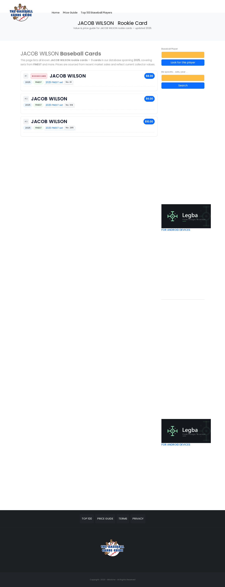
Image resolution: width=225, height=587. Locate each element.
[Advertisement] (186, 142)
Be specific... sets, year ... (174, 71)
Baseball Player (169, 48)
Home (55, 12)
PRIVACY (137, 519)
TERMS (123, 519)
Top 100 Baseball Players (96, 12)
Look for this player (183, 62)
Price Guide (70, 12)
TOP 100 (87, 519)
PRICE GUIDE (105, 519)
